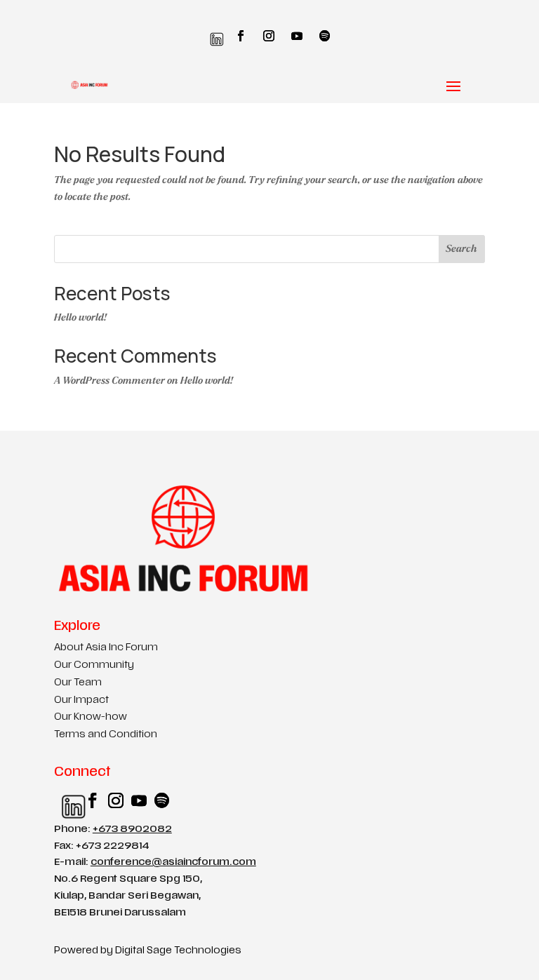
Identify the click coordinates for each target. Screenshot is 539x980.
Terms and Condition (105, 735)
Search (461, 248)
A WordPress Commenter (109, 380)
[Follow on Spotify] (325, 36)
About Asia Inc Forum (106, 648)
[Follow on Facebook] (240, 36)
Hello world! (80, 317)
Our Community (94, 665)
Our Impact (81, 700)
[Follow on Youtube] (297, 36)
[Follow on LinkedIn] (213, 35)
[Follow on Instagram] (269, 36)
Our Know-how (90, 717)
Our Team (78, 683)
